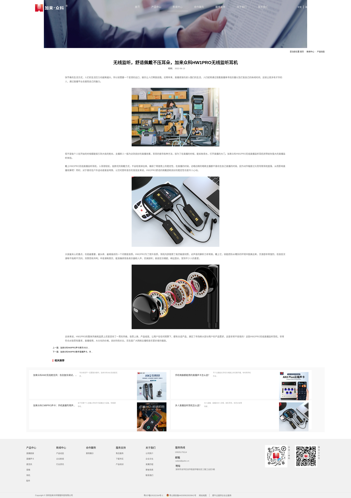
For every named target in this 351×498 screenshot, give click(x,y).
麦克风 (29, 464)
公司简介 (149, 453)
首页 (137, 7)
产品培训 (120, 464)
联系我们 (263, 7)
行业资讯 (60, 464)
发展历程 (149, 464)
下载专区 (120, 459)
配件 (28, 481)
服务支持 (220, 7)
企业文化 (149, 459)
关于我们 (242, 7)
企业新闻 (60, 459)
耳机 (28, 475)
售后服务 (120, 453)
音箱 (28, 470)
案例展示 (90, 453)
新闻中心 (177, 7)
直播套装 (30, 453)
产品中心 (156, 7)
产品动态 (321, 51)
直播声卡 (30, 459)
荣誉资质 (149, 470)
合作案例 (199, 7)
